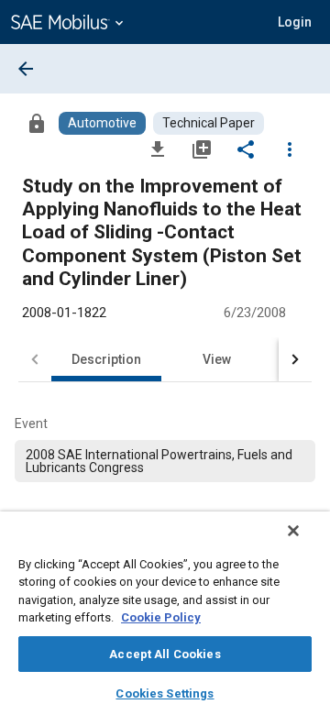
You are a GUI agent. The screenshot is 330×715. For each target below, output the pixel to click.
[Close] (293, 530)
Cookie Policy (161, 617)
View (217, 359)
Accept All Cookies (164, 654)
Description (106, 359)
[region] (165, 613)
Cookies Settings (165, 693)
